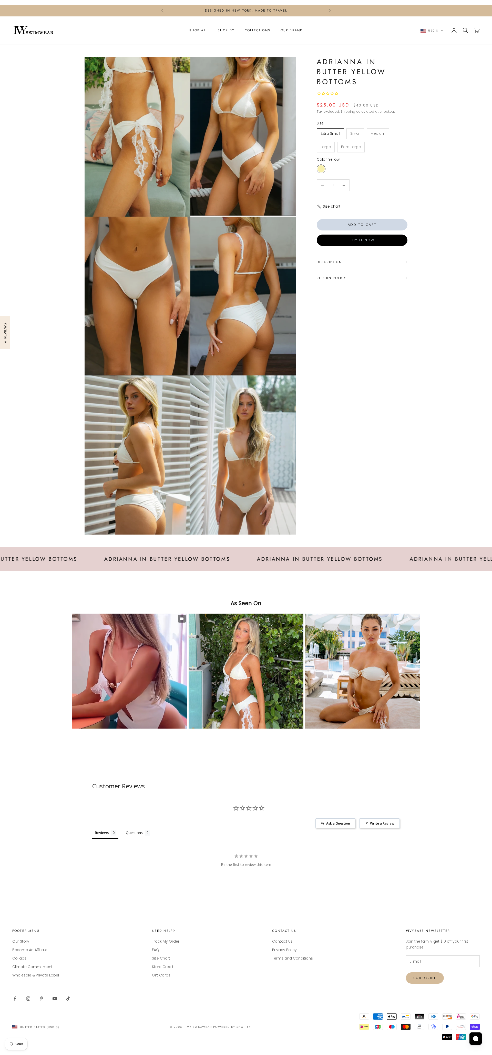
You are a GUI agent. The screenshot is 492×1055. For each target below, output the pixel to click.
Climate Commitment (32, 966)
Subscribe (424, 977)
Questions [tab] (134, 832)
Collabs (19, 958)
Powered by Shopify (232, 1027)
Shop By (226, 30)
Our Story (20, 941)
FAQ (155, 949)
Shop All (198, 30)
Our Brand (292, 30)
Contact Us (282, 941)
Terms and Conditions (292, 958)
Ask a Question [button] (338, 823)
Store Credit (162, 966)
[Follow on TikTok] (68, 998)
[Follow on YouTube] (54, 998)
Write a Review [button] (382, 823)
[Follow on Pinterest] (41, 998)
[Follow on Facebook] (14, 998)
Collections (257, 30)
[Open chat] (475, 1038)
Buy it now (362, 240)
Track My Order (165, 941)
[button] (329, 206)
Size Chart (161, 958)
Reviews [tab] (102, 832)
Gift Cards (161, 975)
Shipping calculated (357, 111)
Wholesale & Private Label (35, 975)
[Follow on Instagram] (28, 998)
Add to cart (362, 224)
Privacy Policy (284, 949)
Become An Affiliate (29, 949)
